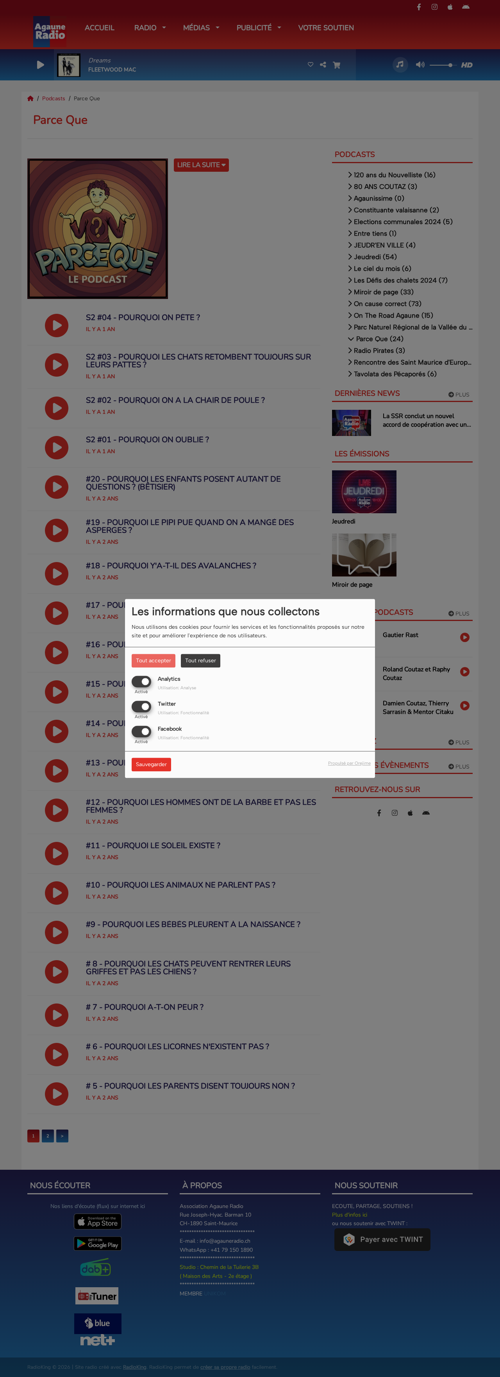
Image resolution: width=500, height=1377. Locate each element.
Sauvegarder (151, 764)
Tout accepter (153, 660)
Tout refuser (200, 660)
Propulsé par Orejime (349, 763)
